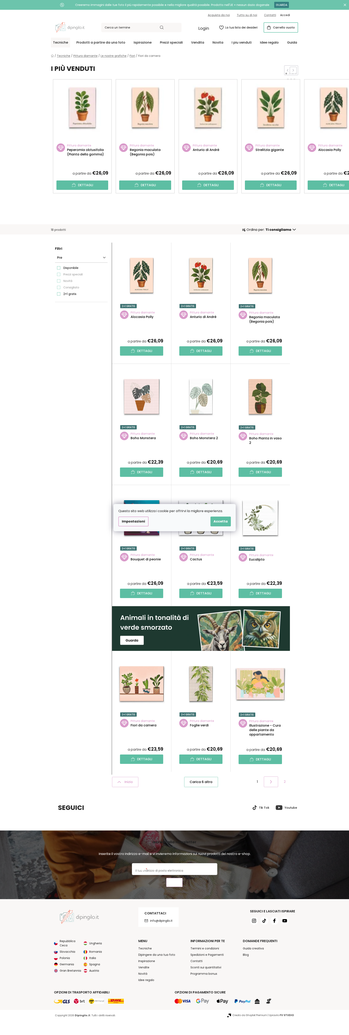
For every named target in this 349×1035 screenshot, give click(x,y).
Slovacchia (67, 952)
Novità (67, 281)
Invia (174, 882)
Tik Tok (264, 808)
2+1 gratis (69, 294)
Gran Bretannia (70, 971)
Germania (67, 964)
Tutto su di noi (247, 15)
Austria (94, 971)
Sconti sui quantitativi (205, 967)
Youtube (291, 808)
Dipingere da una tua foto (156, 955)
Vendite (143, 967)
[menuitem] (60, 42)
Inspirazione (146, 961)
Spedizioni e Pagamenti (207, 955)
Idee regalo (146, 980)
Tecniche (145, 948)
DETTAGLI (85, 185)
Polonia (65, 958)
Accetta (221, 521)
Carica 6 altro (201, 782)
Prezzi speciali (73, 274)
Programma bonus (203, 974)
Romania (95, 952)
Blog (246, 955)
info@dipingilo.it (161, 921)
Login (203, 28)
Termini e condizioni (204, 948)
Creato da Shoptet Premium (249, 1015)
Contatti (270, 15)
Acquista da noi (219, 15)
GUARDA (281, 5)
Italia (92, 958)
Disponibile (70, 268)
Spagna (94, 964)
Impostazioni (133, 521)
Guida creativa (253, 948)
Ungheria (95, 943)
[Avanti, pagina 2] (271, 782)
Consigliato (71, 287)
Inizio (128, 782)
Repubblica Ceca (67, 943)
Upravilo (281, 1015)
